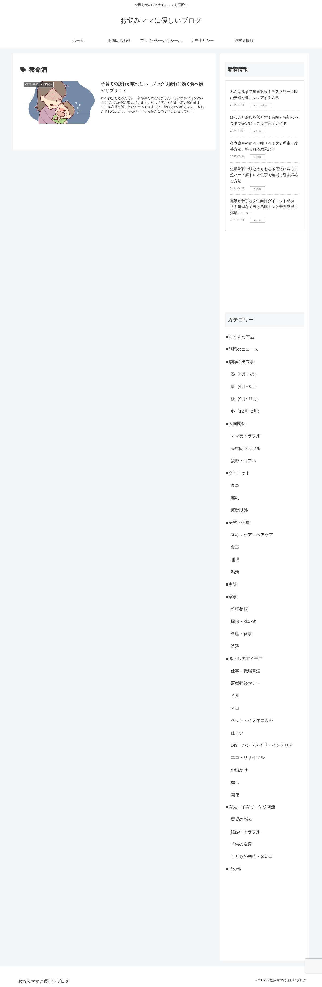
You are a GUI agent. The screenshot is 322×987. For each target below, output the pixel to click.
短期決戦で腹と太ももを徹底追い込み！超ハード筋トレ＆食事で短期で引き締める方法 (264, 175)
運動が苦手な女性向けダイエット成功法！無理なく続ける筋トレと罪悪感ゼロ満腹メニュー (264, 207)
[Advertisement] (264, 272)
